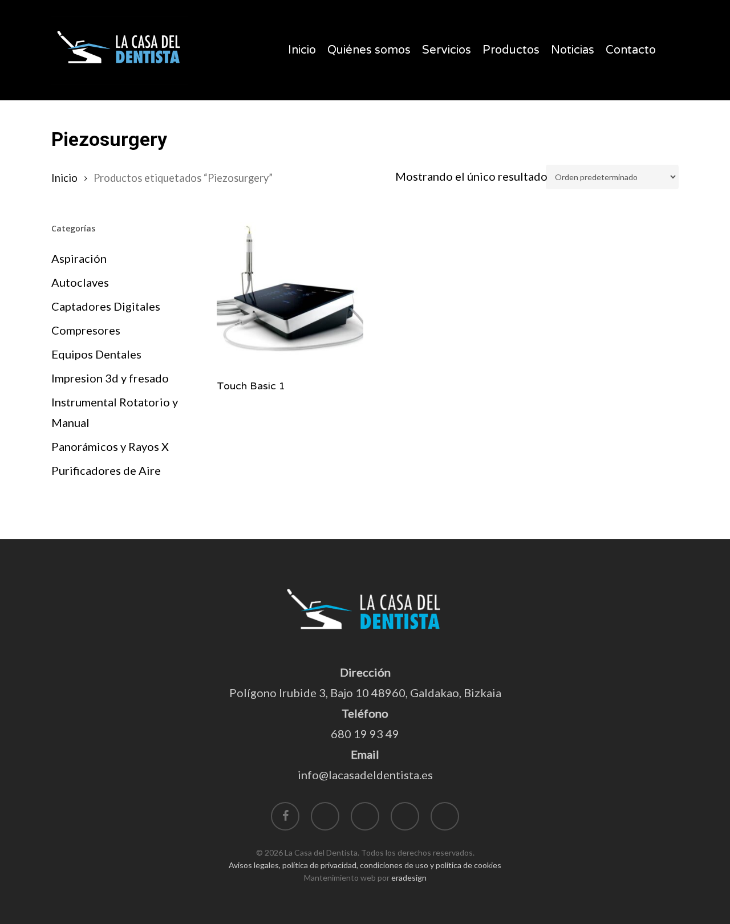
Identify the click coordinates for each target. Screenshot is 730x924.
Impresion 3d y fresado (110, 378)
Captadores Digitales (105, 306)
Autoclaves (80, 282)
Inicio (64, 178)
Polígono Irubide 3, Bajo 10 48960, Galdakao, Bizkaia (365, 692)
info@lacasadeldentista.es (365, 774)
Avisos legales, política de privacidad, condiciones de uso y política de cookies (365, 865)
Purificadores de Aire (106, 470)
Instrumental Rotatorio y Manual (114, 412)
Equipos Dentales (96, 354)
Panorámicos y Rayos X (110, 446)
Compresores (85, 330)
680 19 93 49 (365, 733)
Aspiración (79, 258)
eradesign (409, 877)
